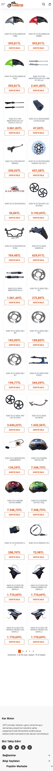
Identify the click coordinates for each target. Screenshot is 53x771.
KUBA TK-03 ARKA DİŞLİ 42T (15, 374)
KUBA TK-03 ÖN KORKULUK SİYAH (15, 247)
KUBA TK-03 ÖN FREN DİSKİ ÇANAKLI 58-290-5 (39, 162)
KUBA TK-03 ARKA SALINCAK (39, 417)
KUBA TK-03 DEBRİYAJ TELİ (39, 543)
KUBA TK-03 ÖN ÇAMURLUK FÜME (15, 35)
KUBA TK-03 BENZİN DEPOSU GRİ (39, 459)
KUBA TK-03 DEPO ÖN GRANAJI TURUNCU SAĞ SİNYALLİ (15, 630)
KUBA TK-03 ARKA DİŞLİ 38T (15, 332)
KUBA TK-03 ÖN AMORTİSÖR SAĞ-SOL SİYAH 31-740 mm (15, 121)
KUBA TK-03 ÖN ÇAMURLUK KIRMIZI (39, 35)
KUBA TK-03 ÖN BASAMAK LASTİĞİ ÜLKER (39, 120)
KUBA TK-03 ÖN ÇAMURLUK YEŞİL (15, 77)
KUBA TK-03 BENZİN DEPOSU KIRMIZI (15, 502)
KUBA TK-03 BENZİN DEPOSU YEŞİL (39, 502)
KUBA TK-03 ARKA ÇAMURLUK (39, 247)
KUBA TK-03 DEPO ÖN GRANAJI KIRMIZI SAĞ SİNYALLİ (15, 587)
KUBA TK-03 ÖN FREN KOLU (15, 204)
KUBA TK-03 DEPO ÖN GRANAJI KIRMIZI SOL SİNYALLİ (39, 587)
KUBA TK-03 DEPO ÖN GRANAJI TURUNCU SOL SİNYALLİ (39, 630)
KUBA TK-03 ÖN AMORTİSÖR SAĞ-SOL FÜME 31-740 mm (39, 78)
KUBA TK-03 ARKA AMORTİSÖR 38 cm (15, 290)
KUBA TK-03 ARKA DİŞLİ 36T (39, 290)
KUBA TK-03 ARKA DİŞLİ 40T (39, 332)
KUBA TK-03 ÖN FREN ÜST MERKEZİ (15, 162)
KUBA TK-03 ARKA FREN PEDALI (39, 374)
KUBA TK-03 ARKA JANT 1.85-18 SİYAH (15, 417)
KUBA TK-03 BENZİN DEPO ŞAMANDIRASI (15, 459)
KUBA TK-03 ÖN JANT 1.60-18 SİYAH (39, 205)
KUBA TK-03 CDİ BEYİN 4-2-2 (15, 544)
